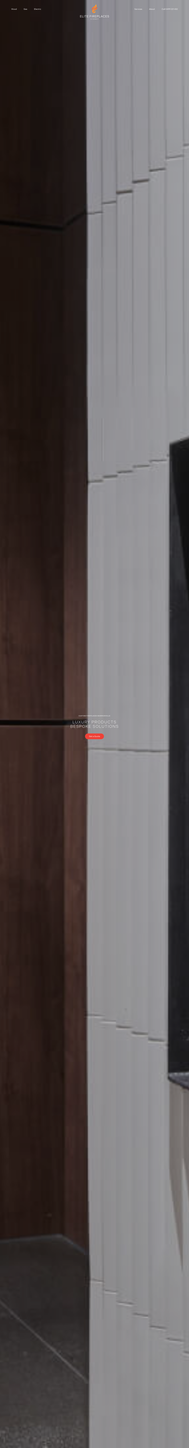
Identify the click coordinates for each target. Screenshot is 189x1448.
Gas (25, 9)
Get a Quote (94, 736)
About (152, 9)
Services (138, 9)
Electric (37, 9)
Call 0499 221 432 (170, 9)
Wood (14, 9)
